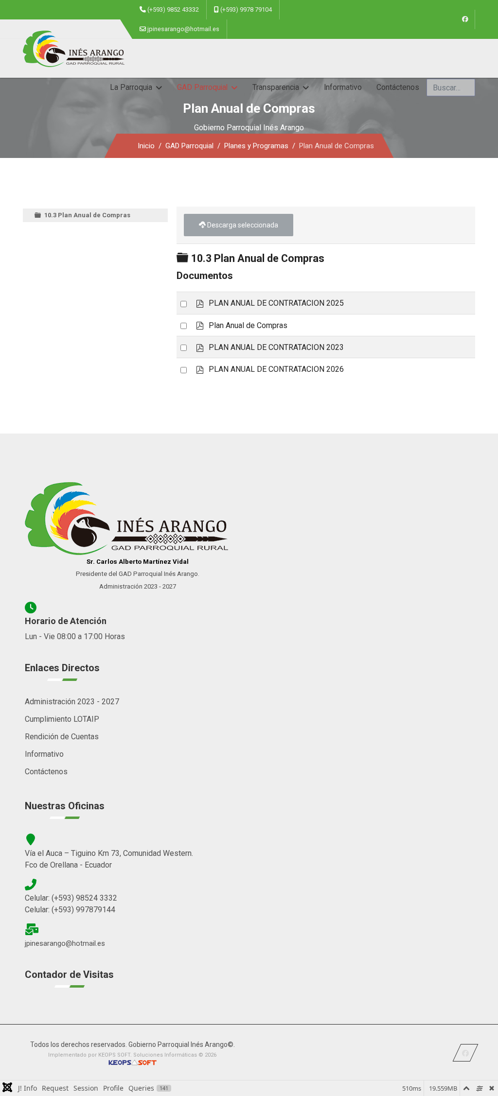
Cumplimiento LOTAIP (62, 719)
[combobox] (451, 87)
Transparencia (275, 87)
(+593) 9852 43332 (173, 9)
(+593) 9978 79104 (246, 9)
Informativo (343, 87)
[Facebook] (465, 19)
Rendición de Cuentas (62, 736)
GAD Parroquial (202, 87)
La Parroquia (131, 87)
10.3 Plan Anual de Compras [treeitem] (87, 215)
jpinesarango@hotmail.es (183, 29)
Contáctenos (397, 87)
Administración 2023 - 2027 (72, 701)
